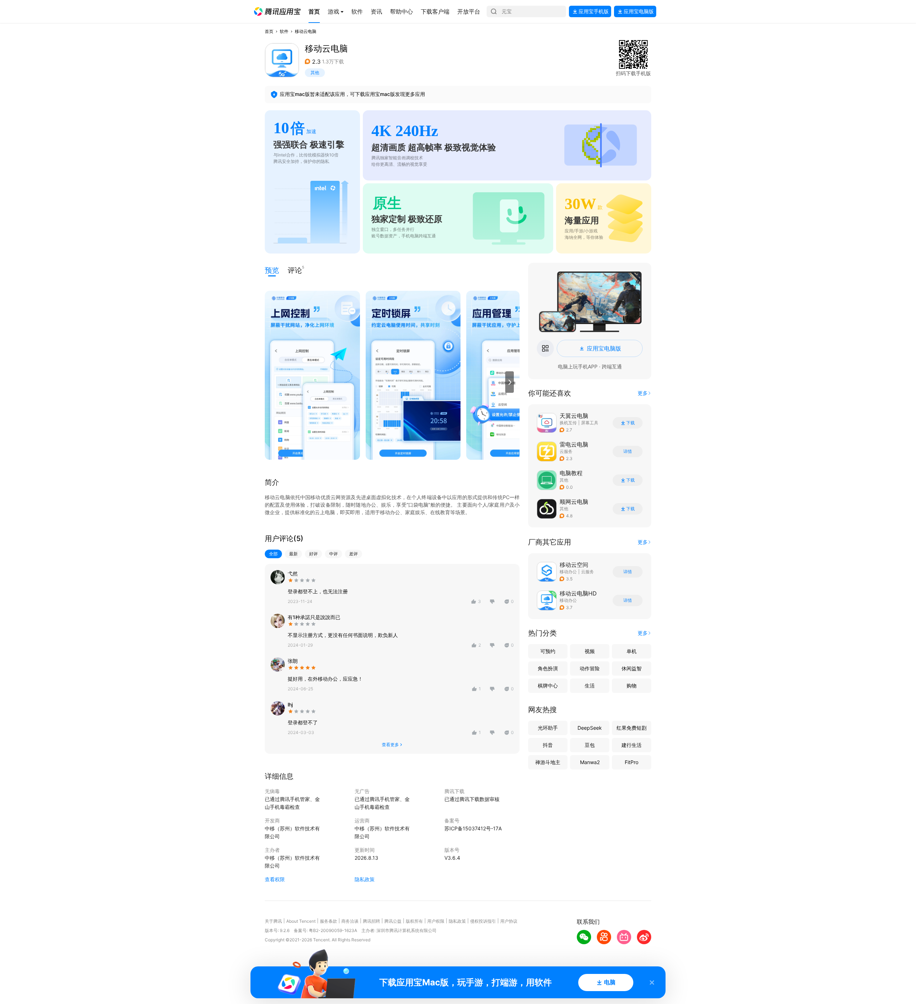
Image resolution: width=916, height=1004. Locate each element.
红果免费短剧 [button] (632, 728)
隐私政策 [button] (365, 879)
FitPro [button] (631, 762)
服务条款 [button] (328, 921)
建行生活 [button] (632, 745)
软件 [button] (284, 31)
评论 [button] (295, 270)
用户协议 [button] (508, 921)
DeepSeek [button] (590, 728)
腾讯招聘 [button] (371, 921)
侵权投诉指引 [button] (483, 921)
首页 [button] (269, 31)
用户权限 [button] (435, 921)
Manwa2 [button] (590, 762)
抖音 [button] (548, 745)
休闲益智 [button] (632, 668)
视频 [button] (590, 651)
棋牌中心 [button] (548, 685)
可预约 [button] (547, 651)
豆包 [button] (590, 745)
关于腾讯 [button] (273, 921)
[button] (277, 11)
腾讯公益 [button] (392, 921)
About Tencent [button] (301, 921)
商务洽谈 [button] (350, 921)
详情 (627, 451)
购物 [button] (632, 685)
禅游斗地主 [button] (547, 762)
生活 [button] (590, 685)
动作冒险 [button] (590, 668)
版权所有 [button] (414, 921)
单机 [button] (632, 651)
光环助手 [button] (548, 728)
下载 (630, 422)
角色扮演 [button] (548, 668)
